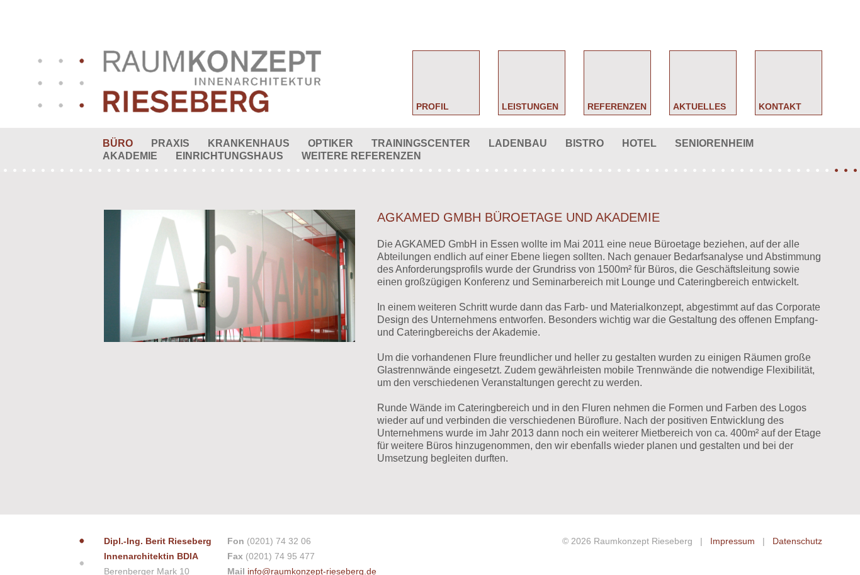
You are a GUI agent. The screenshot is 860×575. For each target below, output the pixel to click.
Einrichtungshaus (229, 156)
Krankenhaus (249, 143)
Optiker (330, 143)
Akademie (130, 156)
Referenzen (617, 106)
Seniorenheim (714, 143)
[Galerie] (229, 350)
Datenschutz (797, 541)
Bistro (584, 143)
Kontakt (780, 106)
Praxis (170, 143)
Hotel (639, 143)
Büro (118, 143)
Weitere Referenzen (361, 156)
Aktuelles (699, 106)
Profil (432, 106)
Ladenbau (518, 143)
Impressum (732, 541)
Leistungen (530, 106)
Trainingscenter (420, 143)
